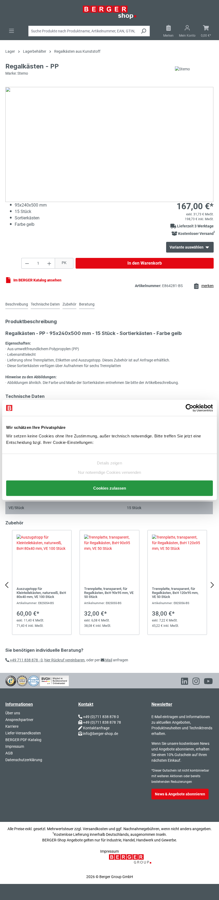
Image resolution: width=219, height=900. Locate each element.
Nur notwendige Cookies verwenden (109, 472)
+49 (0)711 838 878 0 (101, 717)
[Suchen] (143, 31)
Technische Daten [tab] (45, 304)
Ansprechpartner (19, 720)
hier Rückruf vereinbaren (64, 660)
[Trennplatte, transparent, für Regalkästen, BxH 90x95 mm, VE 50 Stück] (109, 582)
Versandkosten (95, 829)
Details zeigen (109, 463)
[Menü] (11, 31)
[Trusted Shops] (10, 680)
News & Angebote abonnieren (180, 794)
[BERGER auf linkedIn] (184, 682)
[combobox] (83, 31)
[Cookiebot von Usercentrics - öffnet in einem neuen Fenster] (189, 408)
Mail (108, 660)
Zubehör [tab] (69, 304)
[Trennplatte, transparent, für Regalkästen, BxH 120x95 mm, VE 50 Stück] (177, 582)
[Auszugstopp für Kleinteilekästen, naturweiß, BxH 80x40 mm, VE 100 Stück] (41, 582)
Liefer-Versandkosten (23, 733)
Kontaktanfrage (96, 728)
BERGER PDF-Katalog (23, 740)
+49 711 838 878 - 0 (26, 660)
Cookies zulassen (109, 488)
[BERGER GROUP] (131, 862)
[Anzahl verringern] (27, 263)
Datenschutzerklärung (23, 760)
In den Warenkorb (144, 263)
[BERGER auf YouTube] (208, 682)
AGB (9, 753)
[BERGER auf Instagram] (196, 682)
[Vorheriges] (7, 585)
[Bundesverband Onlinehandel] (54, 680)
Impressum (14, 746)
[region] (109, 585)
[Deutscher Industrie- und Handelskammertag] (33, 680)
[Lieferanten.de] (22, 680)
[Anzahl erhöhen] (49, 263)
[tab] (16, 304)
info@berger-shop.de (100, 733)
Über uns (12, 713)
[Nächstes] (212, 585)
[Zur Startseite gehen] (109, 12)
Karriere (11, 726)
